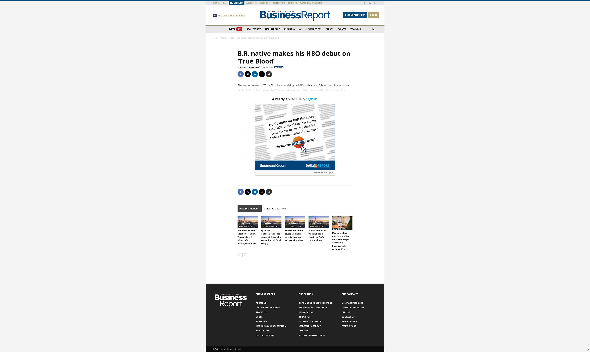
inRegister (304, 316)
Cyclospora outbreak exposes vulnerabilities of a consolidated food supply (271, 237)
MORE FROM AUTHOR (275, 208)
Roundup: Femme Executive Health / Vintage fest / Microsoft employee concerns (248, 237)
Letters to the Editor (268, 307)
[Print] (269, 74)
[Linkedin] (369, 3)
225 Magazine (306, 312)
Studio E (303, 330)
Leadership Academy (310, 326)
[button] (373, 29)
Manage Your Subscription (271, 326)
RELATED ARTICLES (249, 208)
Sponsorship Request (354, 307)
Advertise (251, 3)
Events (342, 29)
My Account (236, 3)
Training (355, 29)
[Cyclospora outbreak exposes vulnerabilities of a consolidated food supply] (271, 222)
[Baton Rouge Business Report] (295, 16)
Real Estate (254, 29)
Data (235, 29)
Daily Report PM (245, 226)
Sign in (311, 99)
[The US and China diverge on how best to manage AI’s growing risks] (295, 222)
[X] (374, 3)
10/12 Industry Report (311, 321)
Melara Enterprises (352, 303)
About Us (261, 303)
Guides (329, 29)
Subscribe (265, 3)
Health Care (272, 29)
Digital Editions (265, 335)
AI (300, 29)
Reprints (292, 3)
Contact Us (279, 3)
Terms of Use (349, 326)
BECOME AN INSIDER (355, 15)
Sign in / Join (219, 3)
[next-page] (244, 255)
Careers (346, 312)
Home (215, 38)
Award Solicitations (311, 3)
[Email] (262, 74)
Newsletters (313, 29)
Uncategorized (227, 38)
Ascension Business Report (314, 307)
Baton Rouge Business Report (315, 303)
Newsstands (263, 330)
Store (259, 316)
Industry (289, 29)
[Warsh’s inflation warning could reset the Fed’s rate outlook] (319, 222)
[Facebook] (364, 3)
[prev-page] (239, 255)
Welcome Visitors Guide (312, 335)
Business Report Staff (250, 67)
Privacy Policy (349, 321)
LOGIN (373, 15)
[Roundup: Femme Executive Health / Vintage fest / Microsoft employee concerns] (248, 222)
